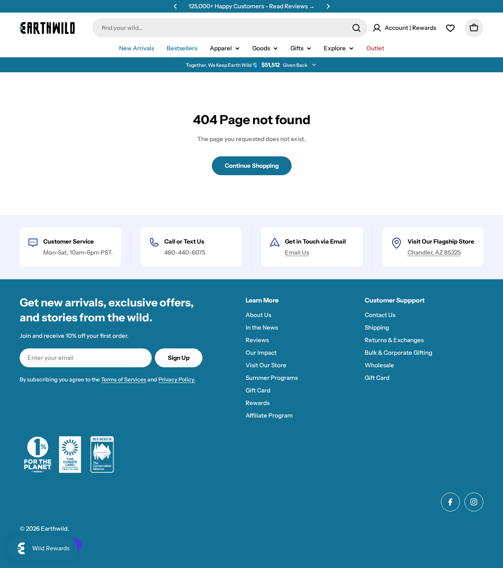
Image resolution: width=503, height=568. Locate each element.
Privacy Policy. (176, 379)
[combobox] (229, 27)
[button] (175, 6)
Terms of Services (123, 379)
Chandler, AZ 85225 (434, 252)
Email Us (297, 252)
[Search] (356, 28)
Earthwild (54, 528)
